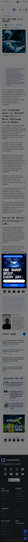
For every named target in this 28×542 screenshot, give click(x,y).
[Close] (24, 255)
